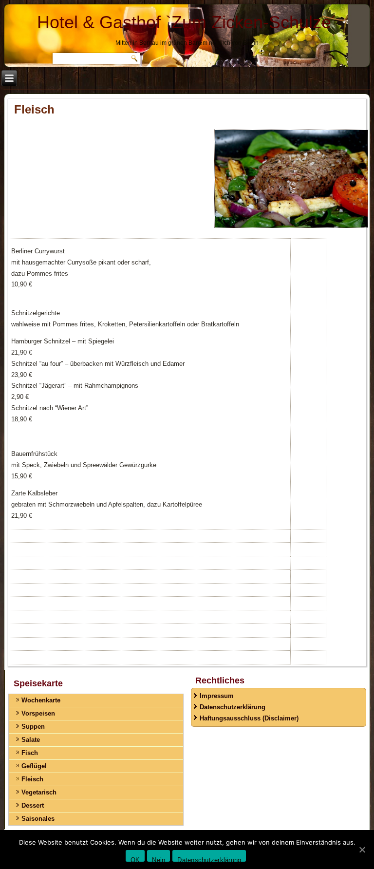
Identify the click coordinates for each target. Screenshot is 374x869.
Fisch (29, 752)
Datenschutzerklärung (232, 707)
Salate (30, 739)
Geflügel (34, 766)
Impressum (217, 695)
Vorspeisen (38, 713)
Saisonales (38, 818)
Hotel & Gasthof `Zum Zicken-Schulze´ (187, 22)
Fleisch (32, 779)
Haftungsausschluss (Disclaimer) (249, 718)
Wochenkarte (40, 700)
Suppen (33, 726)
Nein (158, 859)
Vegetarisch (38, 792)
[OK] (362, 849)
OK (135, 859)
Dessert (32, 805)
